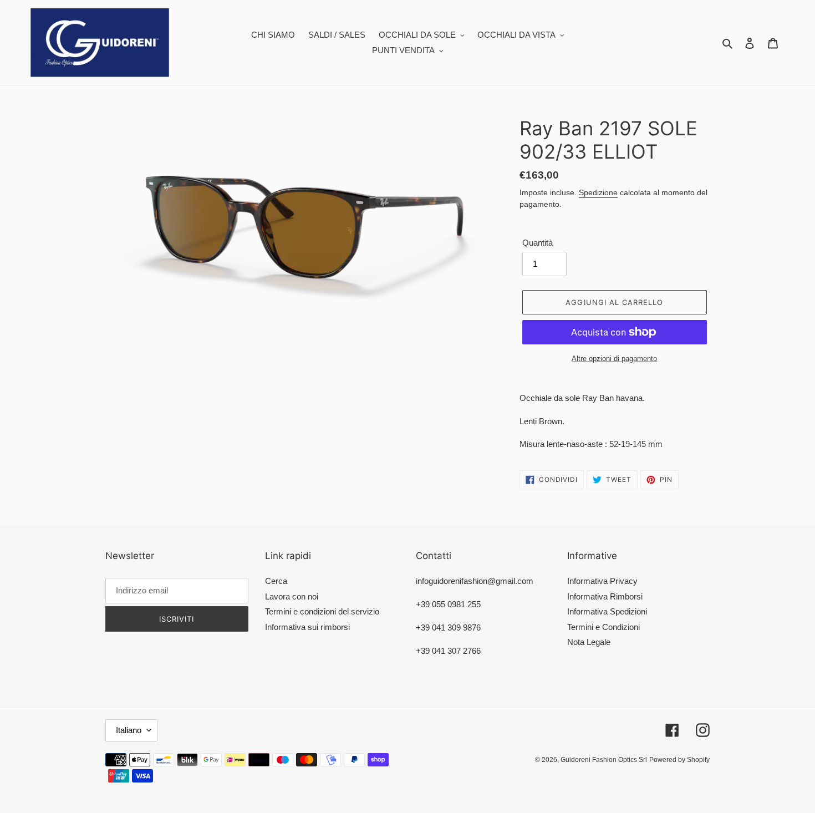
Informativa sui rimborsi (307, 627)
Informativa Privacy (602, 581)
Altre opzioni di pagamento (614, 358)
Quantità (537, 242)
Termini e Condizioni (603, 627)
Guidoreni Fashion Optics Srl (604, 760)
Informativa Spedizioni (607, 611)
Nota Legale (588, 642)
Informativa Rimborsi (605, 596)
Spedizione (598, 192)
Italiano (128, 730)
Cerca (276, 581)
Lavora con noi (291, 596)
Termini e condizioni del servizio (322, 611)
